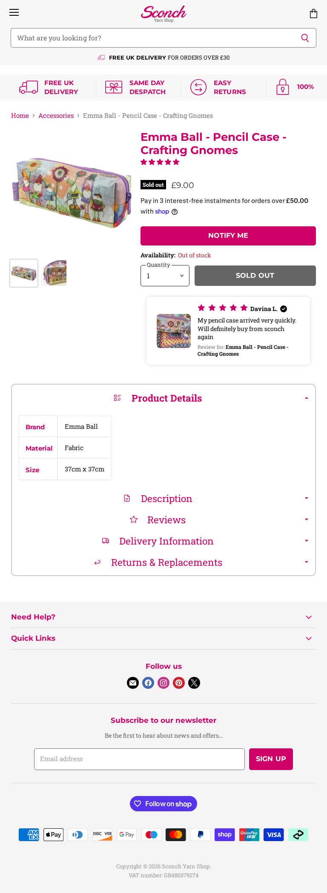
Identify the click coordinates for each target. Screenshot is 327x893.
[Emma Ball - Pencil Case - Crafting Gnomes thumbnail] (23, 273)
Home (20, 115)
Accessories (56, 115)
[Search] (305, 38)
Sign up (271, 759)
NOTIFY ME (228, 235)
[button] (160, 161)
